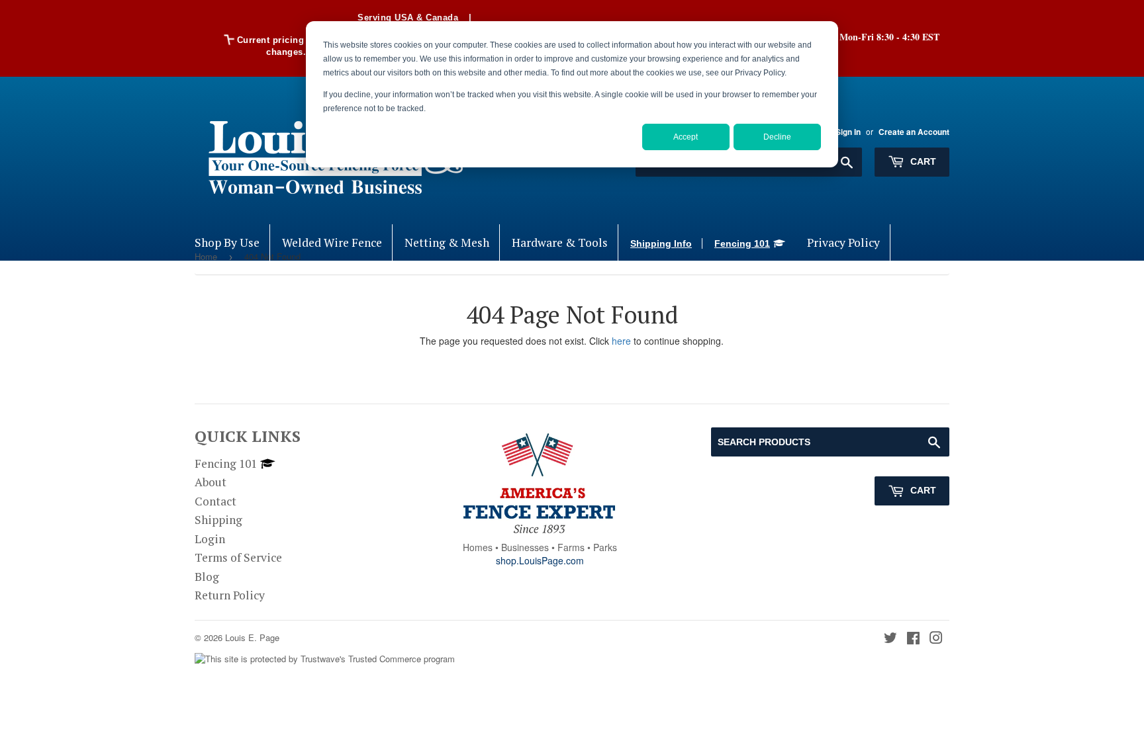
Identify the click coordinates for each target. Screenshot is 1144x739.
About (210, 482)
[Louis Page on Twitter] (890, 638)
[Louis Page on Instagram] (936, 638)
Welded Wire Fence (332, 242)
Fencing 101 (742, 243)
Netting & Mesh (447, 242)
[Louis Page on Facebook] (913, 638)
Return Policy (230, 595)
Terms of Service (238, 557)
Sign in (848, 132)
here (621, 340)
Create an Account (914, 132)
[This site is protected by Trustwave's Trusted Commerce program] (325, 659)
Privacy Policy (843, 242)
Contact (215, 501)
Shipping (218, 519)
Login (210, 538)
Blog (207, 576)
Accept (685, 137)
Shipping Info (661, 243)
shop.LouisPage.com (540, 560)
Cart (922, 161)
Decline (777, 137)
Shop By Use (227, 242)
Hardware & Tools (560, 242)
